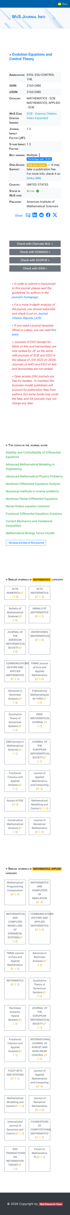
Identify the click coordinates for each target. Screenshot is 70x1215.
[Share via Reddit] (41, 214)
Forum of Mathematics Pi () (39, 1153)
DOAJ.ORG (34, 178)
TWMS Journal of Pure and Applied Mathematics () (39, 671)
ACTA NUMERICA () (15, 593)
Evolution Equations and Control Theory (30, 57)
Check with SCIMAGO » (35, 252)
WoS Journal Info (28, 16)
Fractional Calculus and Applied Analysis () (15, 781)
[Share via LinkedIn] (34, 214)
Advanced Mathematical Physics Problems (34, 476)
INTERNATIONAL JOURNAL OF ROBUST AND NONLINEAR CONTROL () (40, 1049)
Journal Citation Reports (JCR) (30, 315)
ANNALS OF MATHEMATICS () (39, 612)
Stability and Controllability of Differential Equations (33, 454)
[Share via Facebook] (48, 214)
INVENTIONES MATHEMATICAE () (40, 636)
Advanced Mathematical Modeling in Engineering (30, 466)
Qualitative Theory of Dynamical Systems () (15, 722)
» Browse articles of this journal (25, 543)
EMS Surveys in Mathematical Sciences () (15, 748)
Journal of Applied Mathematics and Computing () (39, 781)
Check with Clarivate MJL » (35, 244)
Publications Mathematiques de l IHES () (39, 697)
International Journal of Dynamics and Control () (15, 1127)
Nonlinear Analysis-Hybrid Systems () (15, 1016)
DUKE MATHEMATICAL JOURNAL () (40, 720)
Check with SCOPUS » (35, 260)
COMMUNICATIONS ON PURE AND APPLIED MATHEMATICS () (16, 671)
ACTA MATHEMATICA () (40, 593)
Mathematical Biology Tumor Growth (30, 533)
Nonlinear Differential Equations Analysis (33, 484)
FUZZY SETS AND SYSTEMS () (15, 1075)
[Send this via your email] (28, 214)
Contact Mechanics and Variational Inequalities (29, 523)
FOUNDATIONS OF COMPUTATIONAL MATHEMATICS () (40, 1129)
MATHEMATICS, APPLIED (47, 868)
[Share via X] (55, 214)
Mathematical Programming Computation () (15, 888)
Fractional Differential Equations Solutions (34, 514)
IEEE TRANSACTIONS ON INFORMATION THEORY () (15, 1159)
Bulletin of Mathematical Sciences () (15, 614)
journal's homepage (25, 297)
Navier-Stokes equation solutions (28, 506)
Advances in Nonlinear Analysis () (15, 697)
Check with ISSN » (35, 268)
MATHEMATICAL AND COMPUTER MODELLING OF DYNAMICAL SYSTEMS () (15, 927)
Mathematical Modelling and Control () (39, 804)
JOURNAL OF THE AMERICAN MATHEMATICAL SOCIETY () (15, 642)
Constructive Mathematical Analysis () (15, 826)
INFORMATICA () (15, 982)
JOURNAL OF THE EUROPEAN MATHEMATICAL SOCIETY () (40, 751)
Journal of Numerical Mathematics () (39, 826)
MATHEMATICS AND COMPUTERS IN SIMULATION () (39, 892)
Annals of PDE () (15, 803)
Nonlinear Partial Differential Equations (32, 499)
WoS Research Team (51, 1204)
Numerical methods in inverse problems (32, 491)
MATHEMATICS (41, 579)
